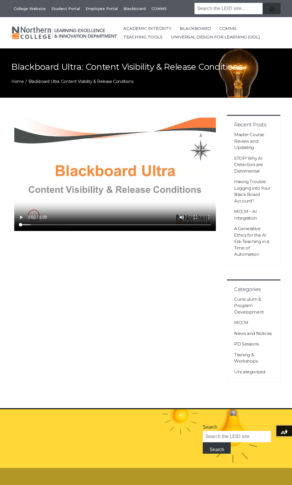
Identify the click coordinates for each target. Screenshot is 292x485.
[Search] (272, 8)
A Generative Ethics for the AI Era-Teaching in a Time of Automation (251, 241)
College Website (30, 8)
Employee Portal (102, 8)
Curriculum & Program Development (249, 305)
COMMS (159, 8)
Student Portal (65, 8)
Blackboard (134, 8)
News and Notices (253, 333)
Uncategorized (249, 372)
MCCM (241, 322)
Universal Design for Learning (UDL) (215, 37)
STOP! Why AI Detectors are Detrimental (248, 164)
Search (210, 427)
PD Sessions (246, 344)
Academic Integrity (147, 28)
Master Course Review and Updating (249, 141)
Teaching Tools (142, 37)
